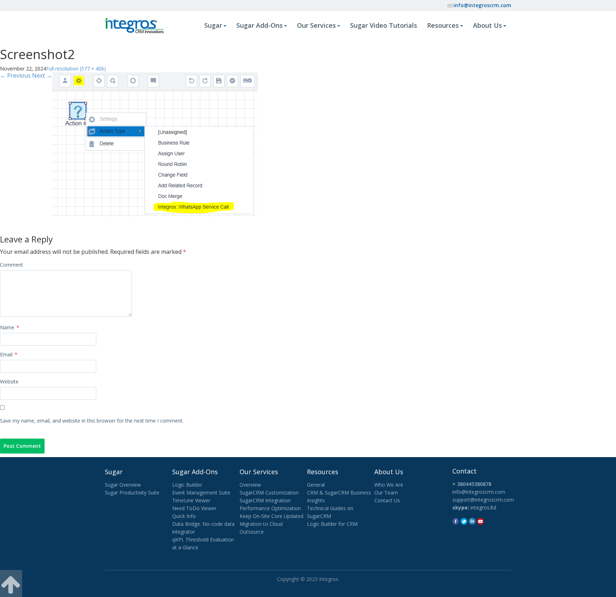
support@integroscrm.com (483, 499)
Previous (15, 75)
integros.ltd (483, 507)
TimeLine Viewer (191, 500)
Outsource (252, 531)
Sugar (213, 25)
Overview (250, 484)
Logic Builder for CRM (332, 523)
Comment (11, 264)
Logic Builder (187, 484)
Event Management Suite (201, 492)
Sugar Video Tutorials (383, 25)
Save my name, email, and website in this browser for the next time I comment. (92, 420)
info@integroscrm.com (482, 5)
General (316, 484)
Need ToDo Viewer (194, 508)
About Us (487, 25)
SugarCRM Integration (265, 500)
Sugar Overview (123, 484)
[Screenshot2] (155, 143)
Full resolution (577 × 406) (76, 68)
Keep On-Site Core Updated (271, 516)
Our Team (386, 492)
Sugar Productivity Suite (132, 492)
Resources (443, 25)
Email (8, 354)
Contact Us (387, 500)
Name (9, 327)
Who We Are (388, 484)
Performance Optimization (270, 508)
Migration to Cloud (261, 523)
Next (42, 75)
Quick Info (184, 516)
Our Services (316, 25)
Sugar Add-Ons (259, 25)
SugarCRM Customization (269, 492)
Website (9, 381)
